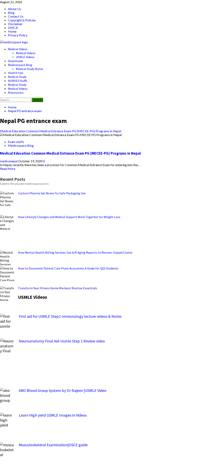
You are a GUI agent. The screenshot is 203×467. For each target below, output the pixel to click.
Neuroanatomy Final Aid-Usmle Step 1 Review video (62, 340)
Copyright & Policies (22, 20)
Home (12, 31)
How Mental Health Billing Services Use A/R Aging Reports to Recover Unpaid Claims (75, 252)
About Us (14, 9)
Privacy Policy (17, 35)
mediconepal (9, 161)
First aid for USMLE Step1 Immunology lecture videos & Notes (70, 316)
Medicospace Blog (20, 65)
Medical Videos (18, 49)
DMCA (13, 27)
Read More (7, 168)
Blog (11, 12)
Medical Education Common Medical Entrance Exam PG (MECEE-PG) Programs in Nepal (60, 131)
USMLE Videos (25, 57)
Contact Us (15, 16)
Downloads (15, 61)
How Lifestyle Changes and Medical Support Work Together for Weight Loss (69, 217)
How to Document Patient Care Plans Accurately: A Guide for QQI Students (68, 268)
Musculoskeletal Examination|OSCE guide (53, 444)
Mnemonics (16, 93)
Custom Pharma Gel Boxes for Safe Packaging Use (52, 193)
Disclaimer (15, 24)
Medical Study (17, 77)
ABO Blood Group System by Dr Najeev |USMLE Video (62, 390)
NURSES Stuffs (17, 81)
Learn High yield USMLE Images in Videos (53, 415)
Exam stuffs (16, 142)
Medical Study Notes (29, 69)
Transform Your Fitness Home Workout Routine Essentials (57, 288)
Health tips (15, 73)
